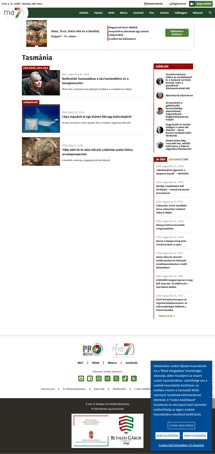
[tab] (160, 159)
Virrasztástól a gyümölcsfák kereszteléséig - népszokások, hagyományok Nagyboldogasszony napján (177, 111)
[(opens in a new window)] (81, 378)
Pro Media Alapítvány (74, 389)
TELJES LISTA (165, 316)
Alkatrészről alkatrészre (179, 95)
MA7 (80, 363)
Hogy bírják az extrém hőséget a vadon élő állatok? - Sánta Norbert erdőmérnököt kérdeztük (178, 130)
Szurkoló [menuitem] (138, 12)
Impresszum (48, 389)
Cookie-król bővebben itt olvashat (181, 445)
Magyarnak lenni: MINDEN (123, 27)
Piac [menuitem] (151, 12)
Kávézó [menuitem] (164, 12)
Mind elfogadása (195, 435)
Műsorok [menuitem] (198, 12)
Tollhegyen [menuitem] (180, 12)
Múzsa (112, 363)
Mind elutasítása (167, 435)
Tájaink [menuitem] (98, 12)
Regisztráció (179, 3)
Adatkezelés (119, 389)
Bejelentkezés (155, 3)
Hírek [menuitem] (111, 12)
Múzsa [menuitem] (123, 12)
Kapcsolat (99, 389)
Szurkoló (131, 363)
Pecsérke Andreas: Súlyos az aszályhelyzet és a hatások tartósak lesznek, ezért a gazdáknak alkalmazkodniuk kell (179, 81)
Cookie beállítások (144, 389)
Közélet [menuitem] (83, 12)
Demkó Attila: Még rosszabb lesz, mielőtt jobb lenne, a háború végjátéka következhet (178, 144)
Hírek (95, 363)
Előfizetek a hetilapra (177, 32)
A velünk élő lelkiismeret (122, 39)
